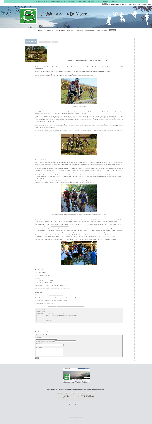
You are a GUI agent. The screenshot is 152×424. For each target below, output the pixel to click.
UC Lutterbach (54, 113)
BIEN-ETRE (70, 30)
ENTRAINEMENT (60, 30)
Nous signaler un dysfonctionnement (81, 421)
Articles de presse (66, 397)
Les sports (112, 30)
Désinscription (69, 421)
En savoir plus (48, 320)
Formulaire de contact (85, 395)
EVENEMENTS (49, 30)
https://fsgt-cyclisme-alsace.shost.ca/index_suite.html (64, 297)
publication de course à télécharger (59, 285)
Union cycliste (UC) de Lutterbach (56, 66)
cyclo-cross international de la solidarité (59, 226)
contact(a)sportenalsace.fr (88, 396)
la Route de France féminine (53, 230)
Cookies (92, 421)
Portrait (66, 395)
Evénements (31, 42)
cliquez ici (116, 1)
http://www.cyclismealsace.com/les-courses (61, 300)
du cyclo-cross (43, 303)
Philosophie (66, 396)
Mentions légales (61, 421)
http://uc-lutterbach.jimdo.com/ (56, 295)
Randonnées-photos (102, 30)
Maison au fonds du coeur (104, 221)
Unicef (93, 221)
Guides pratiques (89, 30)
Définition (37, 303)
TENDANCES (79, 30)
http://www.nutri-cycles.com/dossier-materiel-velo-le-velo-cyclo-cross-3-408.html (66, 306)
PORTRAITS (40, 30)
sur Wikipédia (49, 303)
